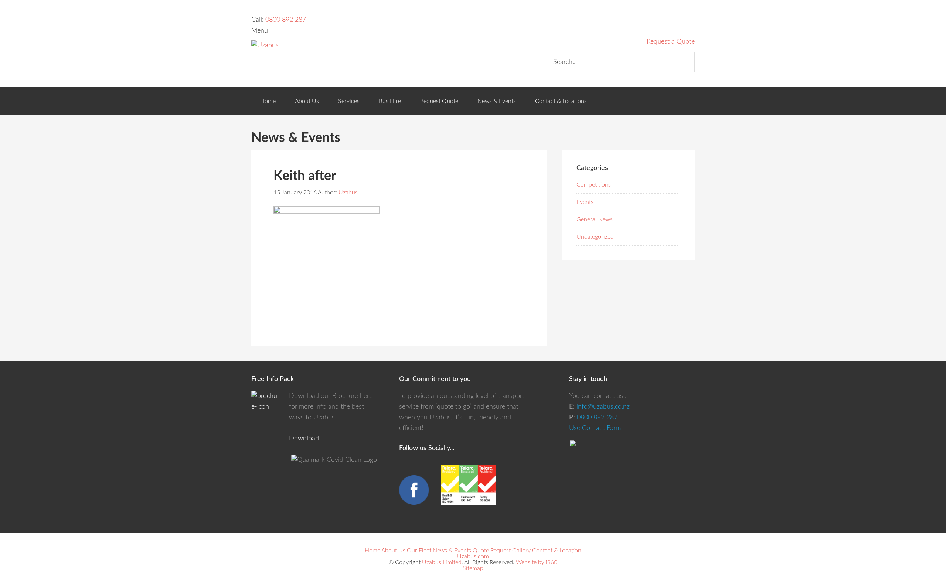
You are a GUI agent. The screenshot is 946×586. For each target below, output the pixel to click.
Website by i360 (536, 562)
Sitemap (473, 568)
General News (594, 219)
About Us (393, 550)
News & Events (452, 550)
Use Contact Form (595, 428)
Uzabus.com (473, 556)
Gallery (521, 550)
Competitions (593, 185)
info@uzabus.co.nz (603, 406)
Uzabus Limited (442, 562)
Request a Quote (671, 41)
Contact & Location (556, 550)
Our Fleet (419, 550)
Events (584, 202)
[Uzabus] (265, 45)
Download (304, 438)
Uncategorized (595, 237)
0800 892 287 (285, 20)
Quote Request (492, 550)
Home (372, 550)
